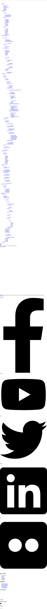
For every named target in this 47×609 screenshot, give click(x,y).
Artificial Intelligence (14, 105)
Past (6, 47)
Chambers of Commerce (10, 237)
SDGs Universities (10, 123)
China (10, 214)
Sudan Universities (12, 129)
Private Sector (8, 192)
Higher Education (13, 97)
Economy (12, 92)
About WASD (6, 5)
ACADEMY (4, 73)
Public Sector (7, 191)
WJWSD (7, 24)
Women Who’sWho (6, 170)
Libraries (7, 238)
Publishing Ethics (8, 14)
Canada (10, 207)
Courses (10, 87)
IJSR (6, 23)
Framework (7, 120)
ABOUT (3, 3)
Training (5, 76)
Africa (8, 215)
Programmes (11, 86)
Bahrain (12, 223)
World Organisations (7, 197)
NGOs (6, 239)
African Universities (10, 126)
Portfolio (5, 6)
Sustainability (7, 51)
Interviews (7, 160)
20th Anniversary (6, 7)
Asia (8, 212)
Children (7, 155)
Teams (5, 8)
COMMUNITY (4, 150)
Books (5, 26)
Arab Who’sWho (6, 172)
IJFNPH (7, 22)
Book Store (5, 196)
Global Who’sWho (6, 167)
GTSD (6, 30)
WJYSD (7, 25)
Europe (8, 201)
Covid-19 (14, 100)
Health (12, 98)
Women (7, 52)
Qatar (12, 225)
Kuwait (12, 226)
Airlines (8, 234)
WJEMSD (7, 20)
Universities (7, 121)
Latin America (9, 227)
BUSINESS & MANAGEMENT (14, 110)
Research (5, 144)
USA (10, 206)
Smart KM (7, 149)
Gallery (5, 9)
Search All (5, 44)
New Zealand (11, 211)
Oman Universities (13, 138)
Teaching (5, 118)
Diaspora (7, 31)
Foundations (7, 231)
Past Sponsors (9, 43)
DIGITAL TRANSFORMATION (14, 103)
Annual (7, 50)
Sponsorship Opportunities (9, 41)
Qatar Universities (13, 135)
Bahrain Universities (14, 136)
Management (13, 115)
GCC (10, 220)
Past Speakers (8, 39)
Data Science (13, 106)
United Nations (8, 229)
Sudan (6, 33)
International (7, 230)
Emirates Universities (14, 137)
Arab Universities (9, 130)
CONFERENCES (4, 35)
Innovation (12, 108)
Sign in (1, 243)
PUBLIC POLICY (12, 93)
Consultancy (5, 147)
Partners (5, 186)
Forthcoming (7, 46)
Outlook (7, 29)
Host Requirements (8, 40)
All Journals (7, 19)
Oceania (8, 208)
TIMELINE (3, 242)
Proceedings (7, 34)
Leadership (7, 69)
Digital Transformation (14, 107)
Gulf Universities (11, 133)
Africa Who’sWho (6, 175)
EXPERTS (3, 164)
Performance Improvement (15, 116)
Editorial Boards (8, 16)
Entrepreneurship (9, 72)
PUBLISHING (4, 10)
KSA (12, 224)
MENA (7, 32)
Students (7, 240)
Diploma (10, 85)
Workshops (7, 117)
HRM (12, 113)
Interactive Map (11, 125)
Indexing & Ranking (8, 15)
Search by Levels (9, 83)
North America (9, 204)
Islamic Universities (10, 143)
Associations (7, 190)
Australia (10, 210)
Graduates (10, 66)
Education (8, 64)
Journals (5, 17)
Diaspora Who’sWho (7, 171)
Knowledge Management (14, 109)
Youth (8, 68)
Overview (5, 12)
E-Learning (10, 67)
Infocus (7, 159)
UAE (12, 222)
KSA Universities (13, 139)
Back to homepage (2, 246)
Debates (7, 157)
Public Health (11, 63)
